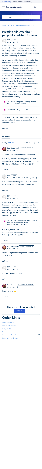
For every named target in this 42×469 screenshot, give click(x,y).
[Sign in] (39, 7)
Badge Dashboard (8, 329)
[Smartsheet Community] (14, 7)
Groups (4, 332)
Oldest (10, 143)
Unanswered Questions (21, 335)
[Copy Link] (17, 42)
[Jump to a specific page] (38, 143)
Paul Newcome (12, 148)
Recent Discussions (8, 323)
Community (6, 1)
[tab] (6, 136)
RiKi (8, 40)
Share (5, 128)
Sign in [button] (19, 311)
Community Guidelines (10, 338)
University (28, 1)
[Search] (35, 7)
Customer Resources (9, 326)
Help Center (18, 1)
